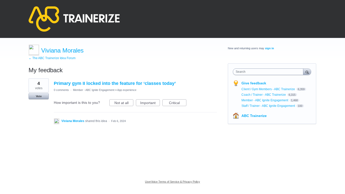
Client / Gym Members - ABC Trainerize (268, 89)
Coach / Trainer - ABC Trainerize (264, 94)
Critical (177, 103)
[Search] (307, 71)
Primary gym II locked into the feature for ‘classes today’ (115, 83)
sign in (269, 48)
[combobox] (269, 72)
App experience (126, 89)
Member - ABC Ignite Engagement (93, 89)
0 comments (61, 89)
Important (150, 103)
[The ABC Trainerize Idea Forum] (74, 19)
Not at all (123, 103)
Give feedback (253, 83)
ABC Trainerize (254, 116)
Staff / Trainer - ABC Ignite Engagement (268, 106)
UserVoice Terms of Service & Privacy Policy (172, 181)
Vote (39, 96)
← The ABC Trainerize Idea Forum (52, 58)
